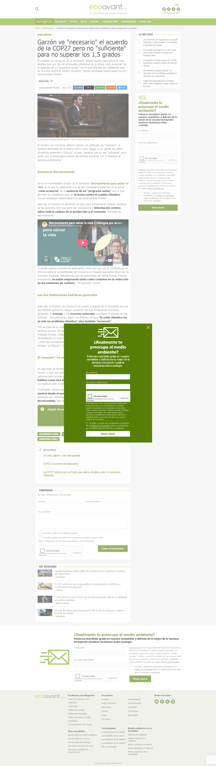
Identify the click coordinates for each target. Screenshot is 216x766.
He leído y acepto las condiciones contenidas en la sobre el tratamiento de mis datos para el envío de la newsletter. (107, 425)
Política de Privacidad (95, 419)
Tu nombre (91, 372)
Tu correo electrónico (97, 382)
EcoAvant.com (92, 403)
